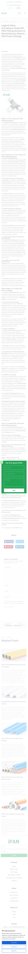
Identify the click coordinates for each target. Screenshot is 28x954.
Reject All (14, 950)
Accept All (14, 942)
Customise (14, 946)
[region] (14, 941)
